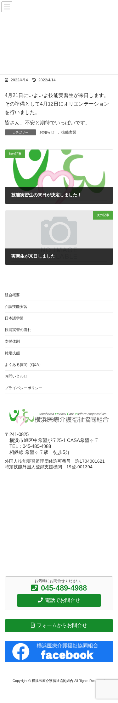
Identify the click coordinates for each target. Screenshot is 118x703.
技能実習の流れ (18, 330)
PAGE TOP (108, 676)
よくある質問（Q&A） (24, 364)
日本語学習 (14, 318)
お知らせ (46, 132)
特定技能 (12, 353)
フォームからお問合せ (62, 625)
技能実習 (68, 132)
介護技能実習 (16, 306)
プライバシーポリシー (23, 388)
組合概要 (12, 295)
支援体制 (12, 341)
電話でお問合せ (62, 599)
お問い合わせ (16, 376)
